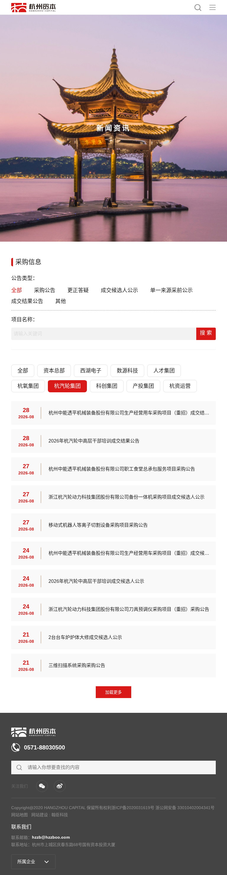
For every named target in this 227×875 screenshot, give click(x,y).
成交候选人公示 (119, 290)
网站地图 (19, 814)
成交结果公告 (27, 301)
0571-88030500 (44, 747)
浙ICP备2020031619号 (132, 807)
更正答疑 (78, 290)
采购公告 (44, 290)
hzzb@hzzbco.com (51, 837)
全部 (16, 290)
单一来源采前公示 (171, 290)
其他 (60, 301)
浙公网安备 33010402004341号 (185, 807)
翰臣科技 (59, 814)
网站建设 (39, 814)
